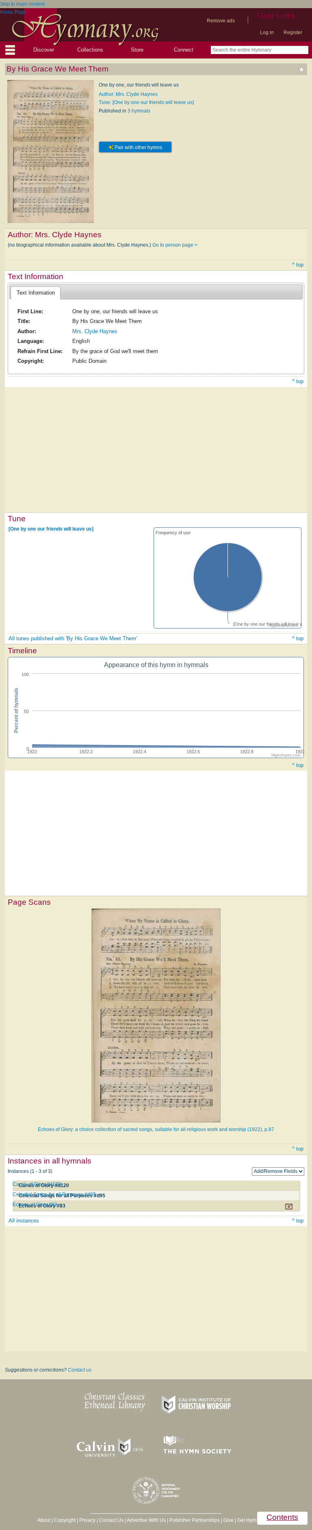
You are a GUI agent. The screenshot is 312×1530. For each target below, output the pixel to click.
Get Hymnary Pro (256, 1520)
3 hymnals (139, 111)
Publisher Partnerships (194, 1520)
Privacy (87, 1520)
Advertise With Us (146, 1520)
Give (228, 1520)
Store (137, 50)
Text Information (36, 293)
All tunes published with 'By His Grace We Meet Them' (73, 638)
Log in (267, 32)
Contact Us (111, 1520)
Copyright (65, 1520)
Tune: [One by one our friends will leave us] (146, 102)
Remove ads (221, 21)
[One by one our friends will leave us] (51, 529)
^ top (297, 265)
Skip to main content (22, 4)
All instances (24, 1221)
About (43, 1520)
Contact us (79, 1370)
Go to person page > (174, 245)
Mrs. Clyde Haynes (94, 331)
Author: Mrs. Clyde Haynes (128, 94)
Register (293, 32)
